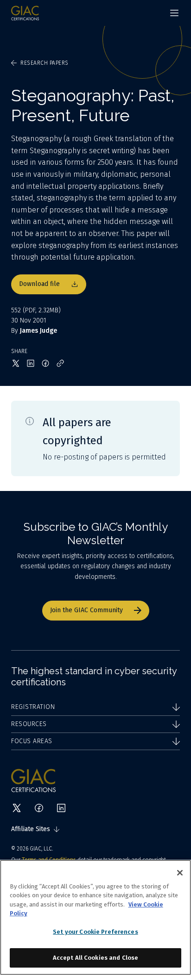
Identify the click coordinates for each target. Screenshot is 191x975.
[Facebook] (39, 808)
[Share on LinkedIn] (30, 363)
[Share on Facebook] (45, 363)
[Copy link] (60, 363)
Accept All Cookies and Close (96, 957)
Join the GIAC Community (86, 610)
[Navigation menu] (174, 13)
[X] (16, 808)
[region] (95, 917)
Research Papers (44, 63)
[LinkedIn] (61, 808)
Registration (33, 707)
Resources (29, 724)
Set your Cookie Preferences (95, 931)
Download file (39, 284)
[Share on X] (15, 363)
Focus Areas (31, 741)
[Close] (180, 873)
